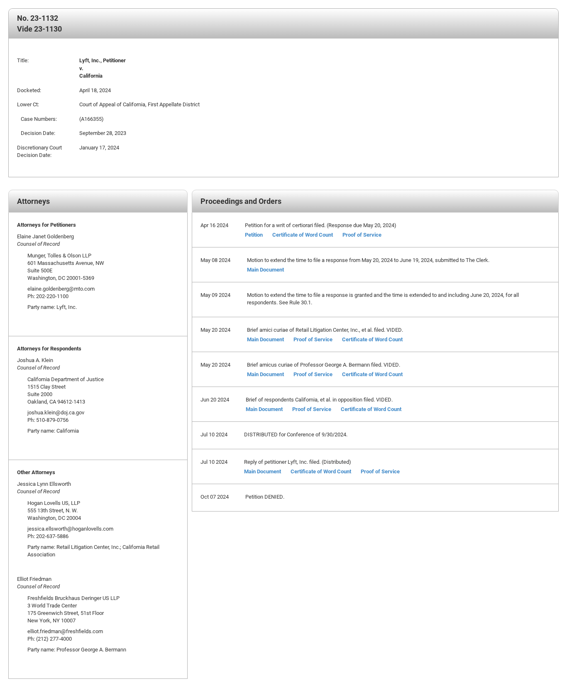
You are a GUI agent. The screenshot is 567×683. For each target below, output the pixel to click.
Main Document (265, 269)
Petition (254, 234)
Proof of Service (361, 234)
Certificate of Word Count (302, 234)
